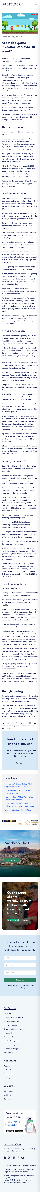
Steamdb (24, 500)
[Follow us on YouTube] (22, 1157)
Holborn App (8, 1070)
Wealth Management (11, 1041)
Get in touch (8, 1091)
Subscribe (20, 980)
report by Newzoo (10, 181)
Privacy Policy (20, 988)
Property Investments (11, 1025)
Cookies (21, 1169)
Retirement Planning (11, 1021)
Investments (8, 1033)
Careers (7, 1099)
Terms (14, 1169)
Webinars (7, 1095)
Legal (6, 1172)
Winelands (29, 1149)
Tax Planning (8, 1053)
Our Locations (9, 1074)
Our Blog (7, 1078)
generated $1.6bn (9, 553)
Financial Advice (10, 1037)
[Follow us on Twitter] (9, 1157)
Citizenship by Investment (13, 1029)
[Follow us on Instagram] (18, 1157)
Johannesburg (19, 1149)
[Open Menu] (36, 4)
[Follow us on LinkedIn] (13, 1157)
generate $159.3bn (30, 216)
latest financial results (14, 563)
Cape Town (8, 1149)
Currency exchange (11, 1049)
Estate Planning (9, 1045)
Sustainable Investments (19, 1172)
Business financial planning (13, 1017)
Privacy (7, 1169)
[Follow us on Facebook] (5, 1157)
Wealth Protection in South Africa (17, 810)
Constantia (16, 1151)
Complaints (30, 1169)
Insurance (7, 1013)
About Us (7, 1066)
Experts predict (19, 424)
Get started (20, 763)
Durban (7, 1151)
